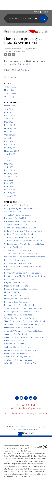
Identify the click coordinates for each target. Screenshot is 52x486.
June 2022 (8, 180)
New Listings (9, 90)
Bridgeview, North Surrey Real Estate (20, 221)
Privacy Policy (39, 427)
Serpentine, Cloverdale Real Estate (19, 318)
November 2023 (11, 151)
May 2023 (8, 163)
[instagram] (26, 398)
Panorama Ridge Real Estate (16, 302)
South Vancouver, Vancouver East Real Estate (23, 324)
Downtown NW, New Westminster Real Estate (24, 256)
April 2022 (8, 186)
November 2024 (11, 131)
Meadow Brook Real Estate (16, 285)
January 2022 (10, 196)
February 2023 (10, 173)
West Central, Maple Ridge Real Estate (21, 350)
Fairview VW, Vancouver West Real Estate (22, 273)
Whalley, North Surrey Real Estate (19, 360)
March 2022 (9, 189)
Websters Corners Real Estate (17, 347)
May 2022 (8, 183)
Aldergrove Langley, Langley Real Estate (21, 208)
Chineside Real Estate (13, 247)
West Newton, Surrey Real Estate (18, 356)
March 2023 (9, 170)
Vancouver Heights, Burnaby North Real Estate (24, 337)
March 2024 (9, 144)
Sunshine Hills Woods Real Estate (18, 327)
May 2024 (8, 141)
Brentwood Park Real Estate (16, 218)
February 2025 (10, 128)
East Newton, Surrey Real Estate (18, 263)
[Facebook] (17, 398)
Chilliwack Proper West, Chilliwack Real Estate (24, 244)
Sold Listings (9, 96)
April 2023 (8, 167)
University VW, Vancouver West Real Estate (23, 331)
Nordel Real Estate (12, 295)
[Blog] (35, 398)
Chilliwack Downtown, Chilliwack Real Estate (23, 231)
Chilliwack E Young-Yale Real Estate (19, 234)
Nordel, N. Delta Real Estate (16, 298)
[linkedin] (30, 398)
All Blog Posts (10, 87)
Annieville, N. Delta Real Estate (17, 215)
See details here (27, 64)
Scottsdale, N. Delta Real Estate (18, 314)
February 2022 (10, 192)
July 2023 (8, 157)
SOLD (46, 12)
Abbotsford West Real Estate (17, 205)
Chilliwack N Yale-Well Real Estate (18, 237)
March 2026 (9, 115)
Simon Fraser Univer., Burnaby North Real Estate (25, 321)
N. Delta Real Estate (18, 51)
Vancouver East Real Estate (16, 334)
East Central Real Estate (14, 260)
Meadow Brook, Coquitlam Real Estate (21, 289)
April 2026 (8, 112)
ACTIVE (36, 12)
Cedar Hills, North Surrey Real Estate (20, 227)
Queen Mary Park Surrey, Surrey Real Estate (23, 308)
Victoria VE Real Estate (14, 343)
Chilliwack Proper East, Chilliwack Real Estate (23, 240)
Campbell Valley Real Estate (16, 224)
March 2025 (9, 125)
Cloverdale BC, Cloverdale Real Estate (20, 253)
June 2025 (8, 118)
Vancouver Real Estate (14, 340)
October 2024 (10, 134)
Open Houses (10, 93)
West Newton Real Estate (15, 353)
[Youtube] (21, 398)
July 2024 (8, 138)
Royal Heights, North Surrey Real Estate (21, 311)
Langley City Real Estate (14, 282)
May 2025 (8, 122)
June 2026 (8, 109)
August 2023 (9, 154)
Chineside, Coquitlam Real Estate (18, 250)
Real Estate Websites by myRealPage (26, 429)
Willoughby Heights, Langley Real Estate (21, 363)
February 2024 (10, 147)
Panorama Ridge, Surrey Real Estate (19, 305)
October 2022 (10, 176)
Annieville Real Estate (13, 211)
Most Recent (10, 105)
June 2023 (8, 160)
